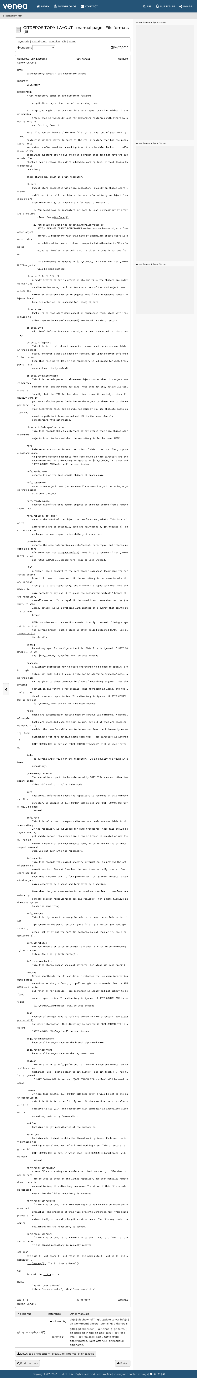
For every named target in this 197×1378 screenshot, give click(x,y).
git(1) (93, 1093)
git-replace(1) (113, 526)
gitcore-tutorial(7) (101, 1323)
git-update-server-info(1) (112, 1319)
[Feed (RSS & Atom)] (155, 1374)
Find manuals (29, 1363)
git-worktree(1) (79, 1323)
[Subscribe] (159, 1374)
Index (45, 6)
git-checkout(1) (87, 1328)
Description (39, 41)
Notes (72, 41)
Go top (123, 1363)
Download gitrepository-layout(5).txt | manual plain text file (57, 1353)
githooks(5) (39, 736)
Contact (91, 6)
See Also (54, 41)
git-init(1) (34, 1255)
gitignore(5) (25, 935)
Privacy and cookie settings (131, 1374)
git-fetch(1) (55, 688)
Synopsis (23, 41)
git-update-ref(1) (107, 1336)
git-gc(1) (112, 1255)
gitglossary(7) (36, 1263)
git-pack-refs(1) (68, 552)
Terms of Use (104, 1374)
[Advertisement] (165, 82)
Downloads (67, 6)
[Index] (15, 6)
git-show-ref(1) (86, 1319)
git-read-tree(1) (114, 964)
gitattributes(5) (66, 953)
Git (64, 41)
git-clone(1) (60, 217)
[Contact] (151, 1374)
